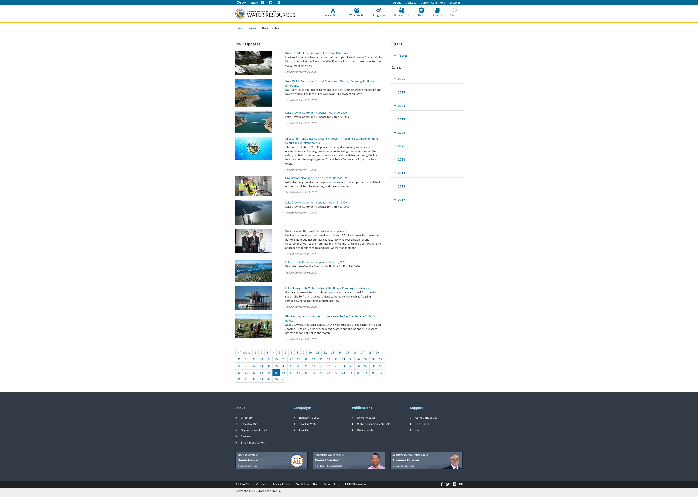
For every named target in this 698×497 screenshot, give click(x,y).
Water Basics (333, 15)
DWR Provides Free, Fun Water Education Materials (316, 53)
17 (362, 352)
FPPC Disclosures (355, 484)
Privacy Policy (281, 484)
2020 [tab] (401, 159)
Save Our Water (308, 424)
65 (276, 372)
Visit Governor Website (247, 466)
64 (268, 372)
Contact (411, 2)
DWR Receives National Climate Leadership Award (316, 231)
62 (253, 372)
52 (328, 366)
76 (358, 372)
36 (358, 359)
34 (343, 359)
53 (335, 366)
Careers (245, 436)
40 (239, 366)
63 (261, 372)
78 (373, 372)
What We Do (356, 15)
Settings (455, 2)
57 (365, 366)
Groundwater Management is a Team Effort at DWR (317, 178)
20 (239, 359)
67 (291, 372)
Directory (246, 417)
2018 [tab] (401, 186)
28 (298, 359)
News (421, 15)
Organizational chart (254, 430)
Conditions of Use (426, 417)
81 (246, 379)
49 (306, 366)
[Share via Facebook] (262, 3)
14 (340, 352)
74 (343, 372)
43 (261, 366)
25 (276, 359)
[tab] (426, 55)
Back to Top (242, 484)
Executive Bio (249, 424)
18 (369, 352)
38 (373, 359)
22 (253, 359)
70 (313, 372)
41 (246, 366)
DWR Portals (365, 430)
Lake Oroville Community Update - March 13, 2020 (316, 202)
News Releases (366, 417)
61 (246, 372)
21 (246, 359)
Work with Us (402, 15)
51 (321, 366)
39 (380, 359)
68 (298, 372)
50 (313, 366)
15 (347, 352)
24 (268, 359)
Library (437, 15)
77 (365, 372)
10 (310, 352)
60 (239, 372)
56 (358, 366)
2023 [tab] (401, 119)
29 (306, 359)
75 (350, 372)
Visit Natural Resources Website (328, 466)
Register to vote (309, 417)
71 (321, 372)
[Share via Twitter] (270, 3)
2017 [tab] (401, 200)
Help (418, 430)
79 (380, 372)
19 (377, 352)
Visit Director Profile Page (403, 466)
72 (328, 372)
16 (355, 352)
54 (343, 366)
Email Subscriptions (253, 442)
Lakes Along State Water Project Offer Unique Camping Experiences (327, 288)
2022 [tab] (401, 133)
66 (283, 372)
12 (325, 352)
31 (321, 359)
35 (350, 359)
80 (239, 379)
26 (283, 359)
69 (306, 372)
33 (335, 359)
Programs (379, 15)
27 (291, 359)
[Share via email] (279, 3)
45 (276, 366)
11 (317, 352)
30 (313, 359)
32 (328, 359)
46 (283, 366)
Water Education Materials (373, 424)
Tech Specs (422, 424)
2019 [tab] (401, 173)
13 (332, 352)
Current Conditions (433, 2)
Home (239, 28)
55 (350, 366)
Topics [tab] (402, 55)
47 (291, 366)
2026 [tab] (401, 79)
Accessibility (331, 484)
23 (261, 359)
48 (298, 366)
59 (380, 366)
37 (365, 359)
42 (253, 366)
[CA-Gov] (241, 2)
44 (268, 366)
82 (253, 379)
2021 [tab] (401, 146)
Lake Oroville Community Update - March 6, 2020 (315, 262)
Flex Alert (305, 430)
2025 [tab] (401, 92)
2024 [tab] (401, 106)
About (397, 2)
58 (373, 366)
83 (261, 379)
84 (268, 379)
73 (335, 372)
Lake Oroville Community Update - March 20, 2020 (316, 112)
